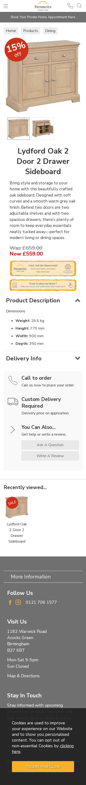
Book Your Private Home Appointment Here (43, 17)
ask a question (50, 445)
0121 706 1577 (41, 602)
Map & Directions (23, 676)
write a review (50, 456)
